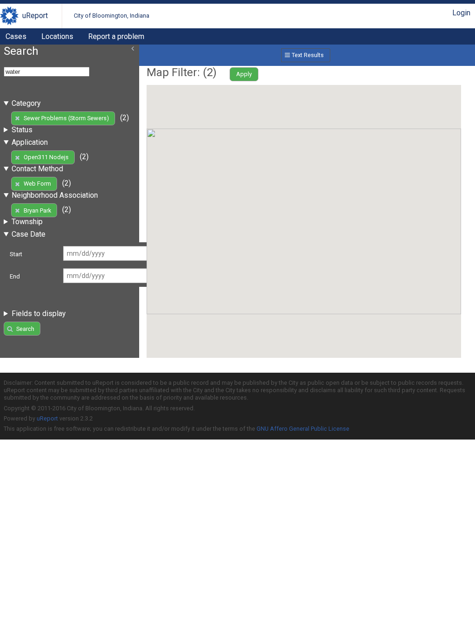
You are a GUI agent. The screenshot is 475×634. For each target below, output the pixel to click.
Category (26, 103)
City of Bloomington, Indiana (111, 15)
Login (461, 12)
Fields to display (39, 313)
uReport (35, 15)
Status (22, 129)
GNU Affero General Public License (303, 428)
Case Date (28, 234)
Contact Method (37, 168)
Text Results (308, 55)
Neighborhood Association (55, 195)
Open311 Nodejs (46, 157)
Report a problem (116, 36)
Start (16, 254)
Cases (16, 36)
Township (27, 221)
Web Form (37, 183)
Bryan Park (37, 210)
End (15, 276)
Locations (57, 36)
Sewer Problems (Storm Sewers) (66, 118)
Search (25, 328)
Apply (244, 74)
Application (30, 142)
